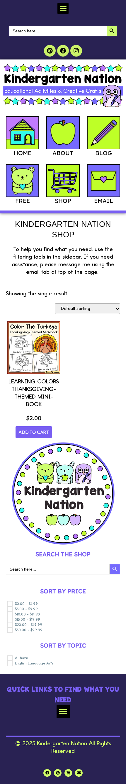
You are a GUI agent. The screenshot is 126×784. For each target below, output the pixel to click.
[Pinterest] (50, 51)
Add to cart (33, 432)
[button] (63, 8)
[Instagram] (76, 51)
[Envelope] (79, 773)
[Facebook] (63, 51)
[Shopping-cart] (68, 773)
